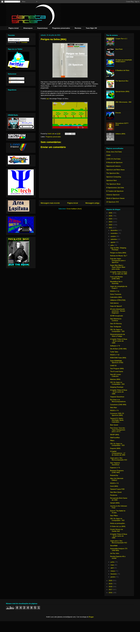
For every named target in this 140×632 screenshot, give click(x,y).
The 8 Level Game (116, 371)
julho (112, 245)
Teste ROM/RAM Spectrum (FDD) (116, 361)
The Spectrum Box (121, 81)
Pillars (112, 440)
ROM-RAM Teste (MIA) (118, 358)
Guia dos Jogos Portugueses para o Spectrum (117, 260)
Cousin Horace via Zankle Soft (116, 530)
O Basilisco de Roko (122, 70)
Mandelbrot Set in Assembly (116, 282)
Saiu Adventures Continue (115, 319)
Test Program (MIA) (117, 368)
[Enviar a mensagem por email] (66, 134)
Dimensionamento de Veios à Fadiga (117, 335)
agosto (113, 242)
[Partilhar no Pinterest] (74, 134)
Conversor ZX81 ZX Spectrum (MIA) (117, 414)
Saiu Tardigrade (115, 326)
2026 (111, 213)
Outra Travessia (115, 294)
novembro (114, 233)
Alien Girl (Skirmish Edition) (116, 479)
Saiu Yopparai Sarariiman (115, 464)
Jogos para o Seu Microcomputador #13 (118, 459)
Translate (24, 42)
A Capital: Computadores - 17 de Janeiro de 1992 (117, 453)
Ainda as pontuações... (118, 523)
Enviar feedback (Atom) (74, 209)
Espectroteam (42, 28)
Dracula (118, 113)
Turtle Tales (114, 352)
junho (113, 562)
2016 (111, 592)
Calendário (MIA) (116, 297)
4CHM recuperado (116, 316)
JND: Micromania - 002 (123, 102)
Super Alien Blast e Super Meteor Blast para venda (117, 267)
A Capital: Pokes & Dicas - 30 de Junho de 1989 (118, 341)
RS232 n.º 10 (114, 355)
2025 (111, 216)
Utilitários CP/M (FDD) (117, 300)
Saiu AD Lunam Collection (115, 375)
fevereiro (114, 574)
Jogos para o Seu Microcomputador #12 (118, 542)
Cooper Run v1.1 (121, 38)
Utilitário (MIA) (120, 134)
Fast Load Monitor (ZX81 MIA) (116, 277)
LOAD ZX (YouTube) (113, 159)
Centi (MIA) (114, 486)
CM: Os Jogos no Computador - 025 (117, 330)
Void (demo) (114, 303)
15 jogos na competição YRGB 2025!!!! (123, 60)
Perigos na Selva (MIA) (118, 253)
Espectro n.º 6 (115, 467)
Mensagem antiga (92, 203)
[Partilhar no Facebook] (72, 134)
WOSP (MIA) (114, 434)
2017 (111, 589)
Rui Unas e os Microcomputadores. (118, 400)
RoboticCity (114, 475)
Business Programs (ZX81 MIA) (117, 471)
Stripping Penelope (116, 387)
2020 (111, 580)
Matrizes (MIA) (115, 379)
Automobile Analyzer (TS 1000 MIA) (118, 549)
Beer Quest (114, 425)
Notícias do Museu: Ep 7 (118, 256)
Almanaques (28, 28)
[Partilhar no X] (70, 134)
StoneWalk (113, 545)
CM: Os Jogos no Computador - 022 (117, 519)
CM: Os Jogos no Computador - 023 (117, 444)
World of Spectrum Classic (115, 198)
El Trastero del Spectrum (114, 191)
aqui (47, 98)
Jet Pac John (114, 553)
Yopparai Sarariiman (117, 397)
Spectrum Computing (113, 177)
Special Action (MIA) (122, 91)
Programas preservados (61, 28)
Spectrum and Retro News (115, 170)
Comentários (15, 82)
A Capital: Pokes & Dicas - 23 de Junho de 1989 (118, 392)
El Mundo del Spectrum (114, 162)
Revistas (78, 28)
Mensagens (14, 78)
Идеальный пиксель (113, 166)
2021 (111, 228)
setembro (114, 239)
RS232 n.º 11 (114, 291)
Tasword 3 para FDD (117, 489)
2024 (111, 219)
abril (112, 568)
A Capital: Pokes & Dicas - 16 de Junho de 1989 (118, 536)
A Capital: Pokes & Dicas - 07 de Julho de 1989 (118, 273)
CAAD (108, 155)
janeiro (113, 577)
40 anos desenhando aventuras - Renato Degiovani (117, 311)
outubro (113, 236)
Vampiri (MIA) (115, 503)
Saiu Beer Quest (116, 492)
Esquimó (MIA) (115, 448)
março (113, 571)
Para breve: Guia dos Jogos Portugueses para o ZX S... (117, 430)
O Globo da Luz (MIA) (117, 526)
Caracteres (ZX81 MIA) (118, 404)
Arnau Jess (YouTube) (114, 152)
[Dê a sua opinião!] (68, 134)
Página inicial (14, 28)
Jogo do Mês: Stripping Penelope (118, 249)
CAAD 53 (113, 365)
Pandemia (113, 495)
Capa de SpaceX (116, 306)
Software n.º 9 (115, 346)
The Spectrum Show (113, 184)
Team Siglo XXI (91, 28)
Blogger (91, 617)
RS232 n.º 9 (114, 410)
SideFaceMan (115, 437)
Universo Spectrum (113, 195)
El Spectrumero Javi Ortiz (115, 187)
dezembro (114, 230)
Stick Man (113, 407)
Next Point (118, 49)
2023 (111, 222)
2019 (111, 583)
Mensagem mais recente (50, 203)
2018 (111, 586)
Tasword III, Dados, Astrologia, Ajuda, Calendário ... (117, 420)
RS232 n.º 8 (114, 483)
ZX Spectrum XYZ (112, 202)
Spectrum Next (111, 180)
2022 (111, 225)
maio (112, 565)
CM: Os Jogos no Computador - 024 (117, 383)
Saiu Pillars (114, 515)
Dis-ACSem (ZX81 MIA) (118, 349)
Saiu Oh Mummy (116, 323)
